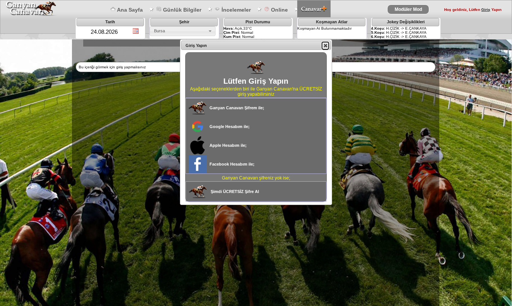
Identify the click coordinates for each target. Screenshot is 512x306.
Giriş (485, 10)
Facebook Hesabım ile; (232, 164)
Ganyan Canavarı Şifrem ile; (237, 108)
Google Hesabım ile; (230, 126)
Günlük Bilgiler (181, 10)
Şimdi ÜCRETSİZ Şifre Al (235, 191)
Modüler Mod (408, 9)
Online (278, 10)
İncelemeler (235, 10)
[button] (325, 45)
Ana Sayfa (129, 10)
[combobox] (183, 31)
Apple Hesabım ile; (228, 145)
